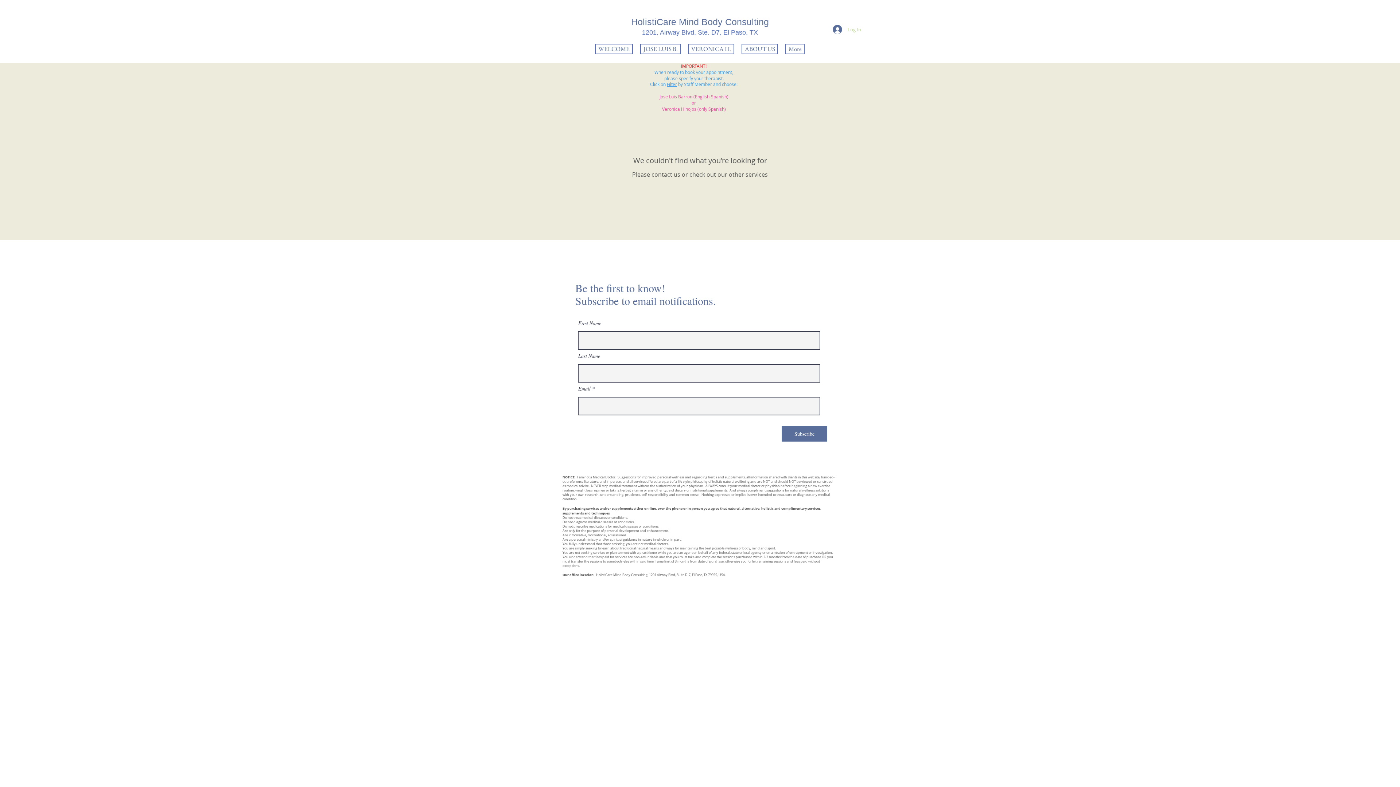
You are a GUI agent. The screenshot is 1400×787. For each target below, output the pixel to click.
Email (584, 388)
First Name (589, 323)
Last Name (589, 356)
